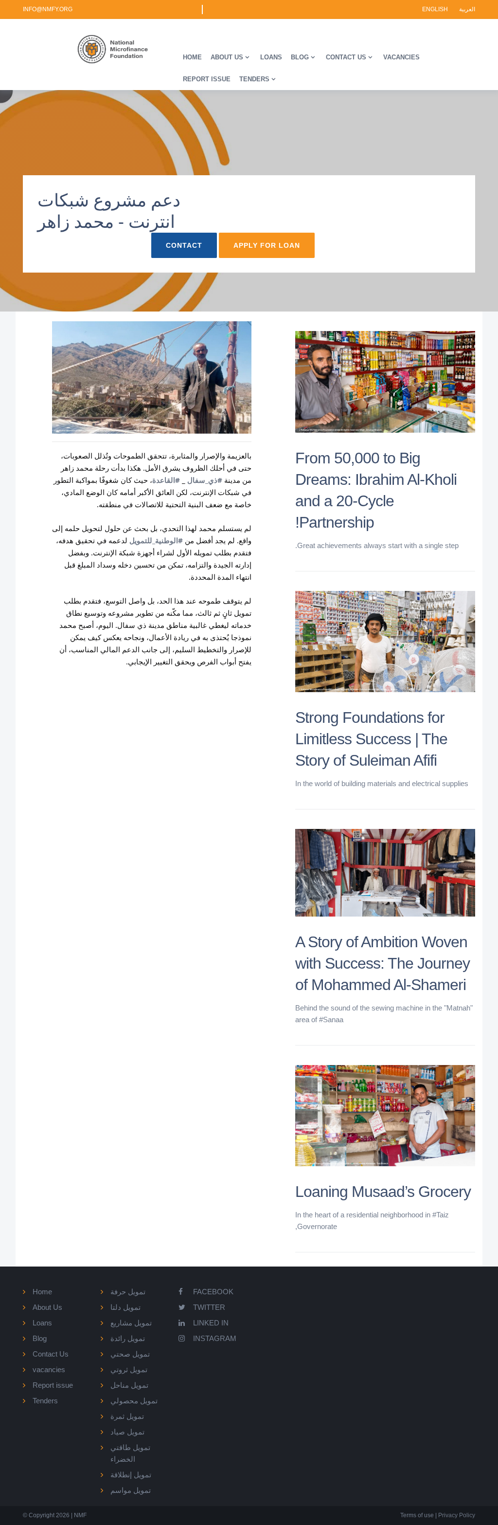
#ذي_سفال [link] (204, 480)
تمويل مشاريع (131, 1323)
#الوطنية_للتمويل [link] (156, 540)
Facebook (213, 1291)
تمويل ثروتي (128, 1369)
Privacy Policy (456, 1515)
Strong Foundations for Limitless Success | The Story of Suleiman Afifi (371, 739)
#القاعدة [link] (166, 480)
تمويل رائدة (127, 1338)
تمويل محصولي (134, 1400)
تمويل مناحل (129, 1385)
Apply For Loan (266, 245)
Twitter (209, 1307)
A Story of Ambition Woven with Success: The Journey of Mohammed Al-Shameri (382, 963)
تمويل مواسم (130, 1490)
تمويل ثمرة (127, 1416)
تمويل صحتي (130, 1354)
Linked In (211, 1323)
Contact (184, 245)
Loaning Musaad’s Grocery (383, 1191)
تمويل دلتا (125, 1307)
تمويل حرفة (127, 1291)
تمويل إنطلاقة (130, 1474)
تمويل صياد (127, 1432)
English (435, 9)
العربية (467, 9)
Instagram (214, 1338)
